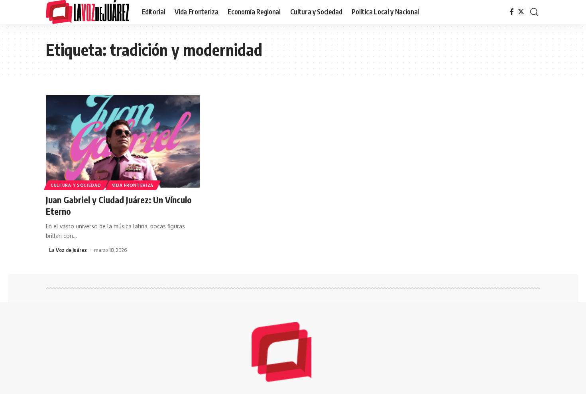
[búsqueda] (534, 12)
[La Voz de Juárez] (87, 12)
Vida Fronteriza (133, 185)
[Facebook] (512, 11)
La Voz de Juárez (68, 250)
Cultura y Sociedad (76, 185)
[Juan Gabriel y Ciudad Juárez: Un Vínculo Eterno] (123, 141)
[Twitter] (521, 11)
